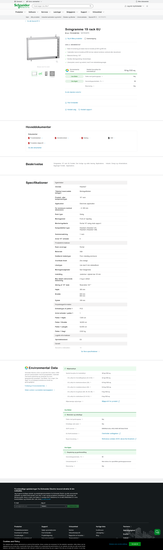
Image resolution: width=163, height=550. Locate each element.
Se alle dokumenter (35, 148)
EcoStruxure (99, 530)
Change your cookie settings (118, 544)
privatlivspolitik (46, 499)
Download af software (21, 533)
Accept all (135, 544)
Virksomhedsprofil (74, 533)
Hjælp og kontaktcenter (49, 530)
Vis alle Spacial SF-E (33, 21)
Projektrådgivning (47, 535)
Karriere (71, 530)
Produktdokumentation (21, 530)
